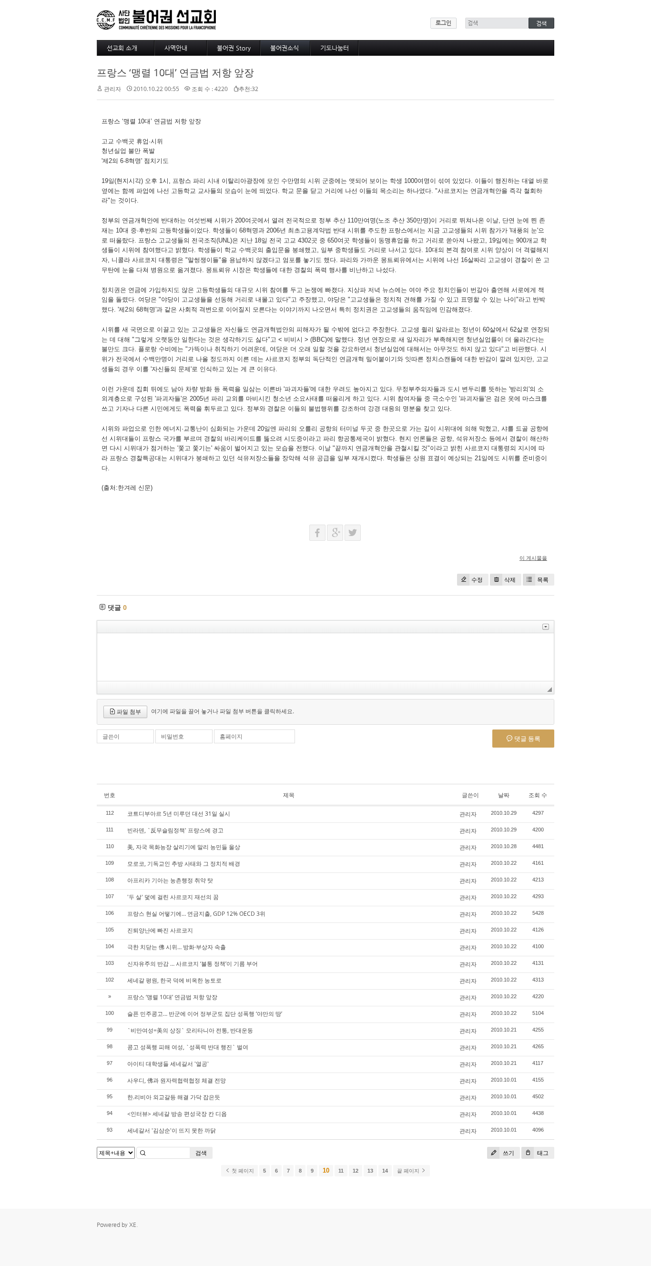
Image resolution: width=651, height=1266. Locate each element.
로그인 (443, 23)
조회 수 (538, 795)
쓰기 (507, 1153)
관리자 (468, 814)
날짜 (503, 795)
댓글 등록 (526, 738)
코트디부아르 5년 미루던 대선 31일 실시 (178, 814)
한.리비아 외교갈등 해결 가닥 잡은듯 (173, 1097)
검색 (201, 1153)
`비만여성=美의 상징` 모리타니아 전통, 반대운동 (190, 1030)
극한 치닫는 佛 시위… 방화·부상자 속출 (176, 947)
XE (132, 1224)
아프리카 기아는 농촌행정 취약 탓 (170, 880)
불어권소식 (284, 47)
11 (341, 1171)
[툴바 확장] (545, 627)
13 (370, 1171)
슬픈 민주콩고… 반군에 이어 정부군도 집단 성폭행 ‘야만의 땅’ (204, 1014)
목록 (543, 580)
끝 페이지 (409, 1171)
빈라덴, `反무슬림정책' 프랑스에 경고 (175, 830)
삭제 (510, 580)
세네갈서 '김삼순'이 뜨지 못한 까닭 (171, 1130)
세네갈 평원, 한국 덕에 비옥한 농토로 (174, 980)
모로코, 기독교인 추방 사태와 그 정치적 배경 (183, 864)
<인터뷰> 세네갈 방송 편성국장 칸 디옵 (177, 1114)
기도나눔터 (334, 47)
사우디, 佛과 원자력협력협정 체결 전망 (176, 1080)
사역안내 (175, 47)
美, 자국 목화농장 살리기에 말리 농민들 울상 (183, 847)
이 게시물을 (533, 557)
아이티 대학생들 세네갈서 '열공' (168, 1064)
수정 (477, 580)
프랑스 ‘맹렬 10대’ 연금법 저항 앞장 (175, 72)
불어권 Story (234, 47)
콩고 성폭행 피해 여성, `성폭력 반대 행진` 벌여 (187, 1047)
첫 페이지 (242, 1171)
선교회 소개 (122, 47)
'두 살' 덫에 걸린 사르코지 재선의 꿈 (173, 897)
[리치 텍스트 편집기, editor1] (325, 657)
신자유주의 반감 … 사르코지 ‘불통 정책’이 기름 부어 (192, 964)
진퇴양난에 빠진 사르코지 (160, 930)
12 (355, 1171)
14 (385, 1171)
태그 (542, 1153)
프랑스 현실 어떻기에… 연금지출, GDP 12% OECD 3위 (196, 914)
